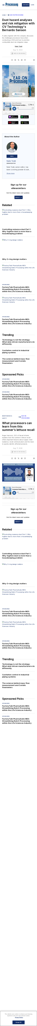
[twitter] (18, 60)
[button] (3, 5)
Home (4, 15)
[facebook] (12, 60)
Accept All (18, 1022)
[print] (34, 60)
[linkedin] (15, 60)
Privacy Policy (19, 1017)
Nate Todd (18, 46)
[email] (25, 60)
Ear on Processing (16, 15)
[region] (18, 1018)
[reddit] (22, 60)
